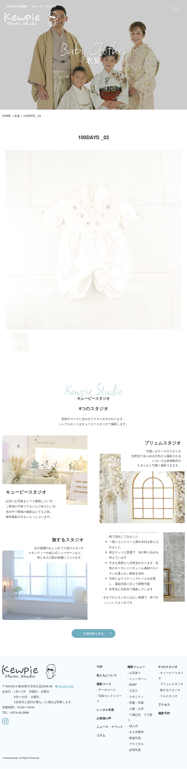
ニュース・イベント (110, 726)
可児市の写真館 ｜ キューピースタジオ (31, 15)
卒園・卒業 (136, 703)
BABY (133, 684)
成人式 (133, 726)
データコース (107, 690)
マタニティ (136, 696)
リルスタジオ (169, 696)
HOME (6, 116)
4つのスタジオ (168, 667)
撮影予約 (164, 713)
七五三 (133, 690)
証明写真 (135, 750)
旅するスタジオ (170, 690)
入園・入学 (136, 709)
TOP (100, 667)
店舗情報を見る (93, 633)
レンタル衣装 (105, 709)
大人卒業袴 (136, 732)
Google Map (66, 686)
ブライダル (136, 744)
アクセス (164, 704)
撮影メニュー (136, 667)
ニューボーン (138, 679)
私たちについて (107, 675)
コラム (101, 735)
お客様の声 (104, 718)
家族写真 (135, 738)
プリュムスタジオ (171, 684)
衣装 (17, 116)
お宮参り (135, 673)
